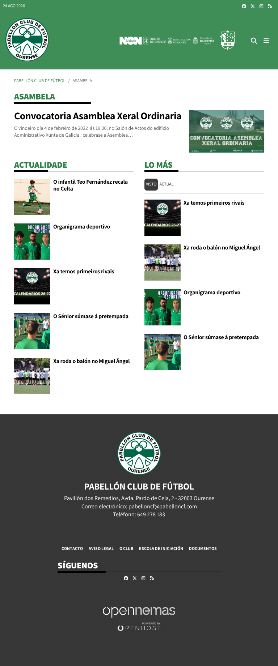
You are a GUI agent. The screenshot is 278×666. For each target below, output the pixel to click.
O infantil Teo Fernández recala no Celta (90, 185)
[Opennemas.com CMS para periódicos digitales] (139, 619)
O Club (126, 548)
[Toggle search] (254, 40)
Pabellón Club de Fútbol (39, 81)
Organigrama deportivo (81, 226)
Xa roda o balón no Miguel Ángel (91, 361)
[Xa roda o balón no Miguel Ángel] (32, 375)
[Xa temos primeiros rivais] (32, 286)
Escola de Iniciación (161, 548)
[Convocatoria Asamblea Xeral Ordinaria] (226, 131)
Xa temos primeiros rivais (83, 271)
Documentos (203, 548)
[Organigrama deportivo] (32, 241)
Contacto (72, 548)
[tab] (151, 185)
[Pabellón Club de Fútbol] (27, 40)
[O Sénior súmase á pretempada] (32, 330)
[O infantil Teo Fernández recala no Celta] (32, 196)
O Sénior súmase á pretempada (91, 316)
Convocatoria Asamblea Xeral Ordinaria (97, 116)
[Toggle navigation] (266, 40)
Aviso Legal (101, 548)
